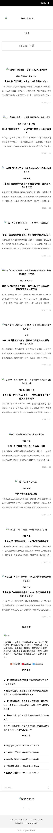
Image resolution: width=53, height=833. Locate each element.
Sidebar (44, 3)
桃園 (18, 76)
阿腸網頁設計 (32, 823)
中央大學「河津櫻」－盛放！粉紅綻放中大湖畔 (27, 81)
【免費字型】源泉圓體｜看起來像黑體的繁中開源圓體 (26, 717)
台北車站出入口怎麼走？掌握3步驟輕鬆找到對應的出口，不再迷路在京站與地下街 (26, 692)
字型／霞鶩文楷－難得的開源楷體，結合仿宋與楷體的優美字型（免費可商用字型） (26, 728)
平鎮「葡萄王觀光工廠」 (26, 494)
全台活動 (16, 664)
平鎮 (35, 76)
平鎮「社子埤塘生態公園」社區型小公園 (26, 446)
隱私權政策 (31, 830)
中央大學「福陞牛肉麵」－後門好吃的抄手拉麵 (27, 541)
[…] (5, 657)
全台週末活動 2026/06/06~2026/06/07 (22, 766)
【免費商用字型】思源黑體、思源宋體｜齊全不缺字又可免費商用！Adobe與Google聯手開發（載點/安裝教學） (26, 705)
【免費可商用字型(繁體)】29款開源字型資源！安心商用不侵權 (26, 682)
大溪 (24, 124)
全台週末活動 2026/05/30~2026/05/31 (22, 773)
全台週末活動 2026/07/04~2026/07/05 (22, 746)
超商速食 (26, 390)
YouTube (27, 664)
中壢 (30, 76)
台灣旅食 (24, 76)
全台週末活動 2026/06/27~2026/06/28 (22, 752)
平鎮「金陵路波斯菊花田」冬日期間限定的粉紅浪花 (26, 235)
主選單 (26, 33)
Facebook (39, 664)
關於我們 (21, 830)
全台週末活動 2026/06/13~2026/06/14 (22, 759)
